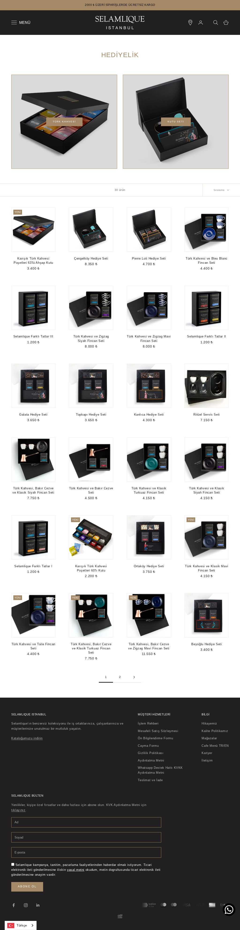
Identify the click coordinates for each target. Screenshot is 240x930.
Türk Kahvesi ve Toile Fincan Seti (33, 646)
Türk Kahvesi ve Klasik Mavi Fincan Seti (206, 568)
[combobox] (21, 925)
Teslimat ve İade (150, 780)
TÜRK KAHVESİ (64, 121)
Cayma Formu (148, 745)
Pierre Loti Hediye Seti (149, 258)
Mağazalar (209, 738)
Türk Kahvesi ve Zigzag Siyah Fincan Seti (91, 338)
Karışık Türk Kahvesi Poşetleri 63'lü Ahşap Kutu (33, 260)
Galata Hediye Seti (33, 414)
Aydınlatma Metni (151, 760)
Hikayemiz (209, 723)
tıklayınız (18, 810)
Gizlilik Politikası (150, 753)
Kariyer (207, 753)
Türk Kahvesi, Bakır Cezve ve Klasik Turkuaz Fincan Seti (91, 648)
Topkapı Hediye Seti (91, 414)
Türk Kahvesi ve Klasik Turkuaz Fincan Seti (148, 490)
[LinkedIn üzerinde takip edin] (38, 905)
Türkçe (22, 925)
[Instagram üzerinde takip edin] (25, 905)
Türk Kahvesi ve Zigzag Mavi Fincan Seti (149, 338)
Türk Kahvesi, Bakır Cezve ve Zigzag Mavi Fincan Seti (148, 646)
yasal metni (75, 869)
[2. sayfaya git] (134, 677)
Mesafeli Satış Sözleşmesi (158, 731)
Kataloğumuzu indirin (27, 738)
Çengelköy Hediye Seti (91, 258)
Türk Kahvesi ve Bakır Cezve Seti (91, 490)
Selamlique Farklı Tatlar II (206, 336)
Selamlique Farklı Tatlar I (33, 566)
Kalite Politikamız (215, 731)
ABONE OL (27, 886)
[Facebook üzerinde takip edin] (13, 905)
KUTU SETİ (176, 121)
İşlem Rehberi (148, 723)
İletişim (207, 760)
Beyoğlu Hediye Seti (206, 644)
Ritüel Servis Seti (206, 414)
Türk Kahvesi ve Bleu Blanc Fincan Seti (207, 260)
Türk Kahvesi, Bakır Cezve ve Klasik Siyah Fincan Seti (33, 490)
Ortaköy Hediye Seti (149, 566)
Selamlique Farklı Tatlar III (33, 336)
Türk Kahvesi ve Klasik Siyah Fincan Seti (206, 490)
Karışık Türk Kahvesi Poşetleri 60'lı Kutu (91, 568)
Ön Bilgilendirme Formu (155, 738)
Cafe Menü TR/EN (215, 745)
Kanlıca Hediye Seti (149, 414)
